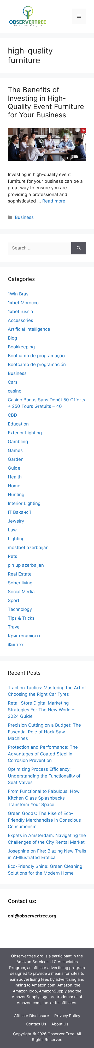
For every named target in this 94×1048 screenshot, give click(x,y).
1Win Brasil (19, 293)
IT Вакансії (19, 512)
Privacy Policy (67, 1015)
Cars (12, 382)
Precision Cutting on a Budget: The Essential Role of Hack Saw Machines (44, 731)
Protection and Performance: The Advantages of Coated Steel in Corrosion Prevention (43, 754)
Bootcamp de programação (36, 355)
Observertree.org (27, 956)
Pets (12, 556)
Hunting (16, 494)
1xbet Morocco (23, 302)
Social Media (21, 591)
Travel (14, 627)
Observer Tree (61, 1033)
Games (15, 450)
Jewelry (16, 521)
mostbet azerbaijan (28, 547)
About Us (59, 1024)
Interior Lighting (24, 503)
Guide (14, 468)
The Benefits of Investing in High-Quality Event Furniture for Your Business (46, 102)
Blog (12, 338)
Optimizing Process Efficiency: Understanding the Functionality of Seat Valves (44, 776)
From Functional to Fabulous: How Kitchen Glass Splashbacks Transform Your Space (44, 798)
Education (18, 424)
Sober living (20, 582)
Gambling (18, 441)
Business (24, 217)
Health (15, 476)
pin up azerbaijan (26, 565)
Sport (13, 600)
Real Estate (20, 574)
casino (14, 391)
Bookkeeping (21, 346)
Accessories (20, 320)
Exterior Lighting (25, 432)
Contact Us (36, 1024)
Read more (53, 201)
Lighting (16, 538)
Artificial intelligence (29, 329)
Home (14, 485)
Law (12, 529)
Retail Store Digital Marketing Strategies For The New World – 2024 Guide (41, 709)
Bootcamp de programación (37, 364)
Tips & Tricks (21, 618)
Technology (20, 609)
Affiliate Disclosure (31, 1015)
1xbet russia (20, 311)
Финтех (16, 644)
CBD (12, 415)
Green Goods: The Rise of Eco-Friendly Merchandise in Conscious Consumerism (44, 820)
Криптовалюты (24, 635)
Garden (16, 459)
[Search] (78, 248)
